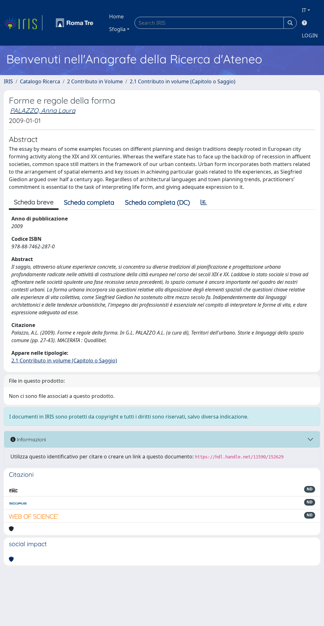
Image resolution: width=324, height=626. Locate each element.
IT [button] (304, 10)
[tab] (203, 202)
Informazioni (31, 439)
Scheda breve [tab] (33, 202)
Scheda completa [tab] (89, 202)
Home (116, 16)
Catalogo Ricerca (40, 81)
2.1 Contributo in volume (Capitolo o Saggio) (182, 81)
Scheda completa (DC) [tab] (157, 202)
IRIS (8, 81)
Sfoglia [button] (117, 29)
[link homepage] (23, 22)
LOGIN (310, 35)
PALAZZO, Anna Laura (42, 110)
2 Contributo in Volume (95, 81)
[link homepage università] (74, 22)
